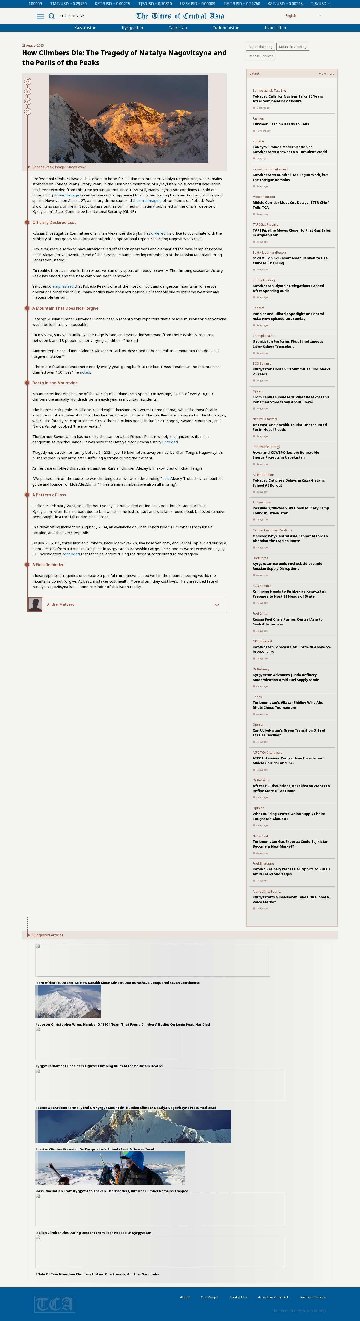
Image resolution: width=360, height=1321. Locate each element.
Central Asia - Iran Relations (272, 530)
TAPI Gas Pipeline (265, 224)
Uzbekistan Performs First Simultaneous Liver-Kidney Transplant (288, 344)
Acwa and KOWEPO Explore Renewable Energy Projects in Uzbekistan (286, 455)
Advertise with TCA (273, 1297)
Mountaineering (261, 46)
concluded (71, 553)
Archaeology (262, 502)
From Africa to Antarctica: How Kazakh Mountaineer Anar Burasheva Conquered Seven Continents (117, 982)
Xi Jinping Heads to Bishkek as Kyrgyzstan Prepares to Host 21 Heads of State (289, 594)
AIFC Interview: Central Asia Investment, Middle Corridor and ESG (288, 760)
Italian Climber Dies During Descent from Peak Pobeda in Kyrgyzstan (93, 1232)
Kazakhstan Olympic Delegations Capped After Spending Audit (288, 288)
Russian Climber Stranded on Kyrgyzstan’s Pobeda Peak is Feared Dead (94, 1149)
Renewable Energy (266, 446)
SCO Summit (261, 363)
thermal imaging (147, 200)
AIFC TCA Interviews (267, 752)
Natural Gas (261, 835)
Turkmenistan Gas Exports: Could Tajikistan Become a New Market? (290, 844)
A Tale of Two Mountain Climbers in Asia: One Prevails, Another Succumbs (97, 1274)
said (166, 478)
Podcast (258, 308)
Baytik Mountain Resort (269, 252)
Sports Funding (264, 280)
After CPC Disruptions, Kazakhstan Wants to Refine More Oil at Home (291, 788)
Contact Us (238, 1297)
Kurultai (258, 141)
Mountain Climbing (293, 46)
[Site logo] (180, 15)
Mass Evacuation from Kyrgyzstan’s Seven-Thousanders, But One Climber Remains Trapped (111, 1191)
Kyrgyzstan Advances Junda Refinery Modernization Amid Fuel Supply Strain (286, 677)
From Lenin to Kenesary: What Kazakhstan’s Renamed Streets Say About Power (291, 399)
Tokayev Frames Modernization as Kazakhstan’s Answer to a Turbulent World (290, 149)
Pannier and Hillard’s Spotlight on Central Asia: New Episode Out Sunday (288, 316)
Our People (210, 1297)
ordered (158, 233)
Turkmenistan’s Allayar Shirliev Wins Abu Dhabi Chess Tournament (288, 705)
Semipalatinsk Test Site (269, 90)
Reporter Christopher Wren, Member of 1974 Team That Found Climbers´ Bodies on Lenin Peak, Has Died (123, 1024)
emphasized (63, 286)
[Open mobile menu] (40, 16)
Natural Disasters (265, 419)
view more (327, 74)
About (185, 1297)
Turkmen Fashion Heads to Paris (281, 124)
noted (85, 372)
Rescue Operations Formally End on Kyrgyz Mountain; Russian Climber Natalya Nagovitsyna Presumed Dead (125, 1107)
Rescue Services (261, 56)
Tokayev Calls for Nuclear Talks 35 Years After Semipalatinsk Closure (288, 98)
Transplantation (264, 335)
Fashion (258, 118)
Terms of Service (312, 1297)
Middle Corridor (264, 197)
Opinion (258, 391)
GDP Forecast (262, 641)
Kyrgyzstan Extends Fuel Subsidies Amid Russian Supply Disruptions (287, 566)
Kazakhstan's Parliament (270, 169)
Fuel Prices (260, 558)
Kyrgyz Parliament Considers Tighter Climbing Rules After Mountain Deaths (99, 1066)
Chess (257, 697)
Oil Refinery (261, 669)
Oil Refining (261, 780)
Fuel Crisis (260, 613)
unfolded (170, 442)
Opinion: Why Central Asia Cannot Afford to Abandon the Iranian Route (290, 538)
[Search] (51, 16)
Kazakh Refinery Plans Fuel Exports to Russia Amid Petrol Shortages (292, 871)
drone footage (66, 195)
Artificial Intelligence (267, 891)
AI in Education (263, 474)
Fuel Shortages (264, 863)
